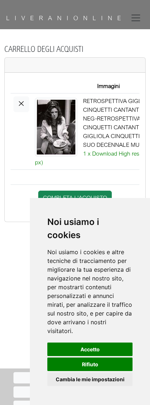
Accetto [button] (90, 349)
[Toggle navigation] (137, 18)
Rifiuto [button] (90, 364)
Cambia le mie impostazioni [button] (90, 379)
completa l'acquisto (75, 197)
